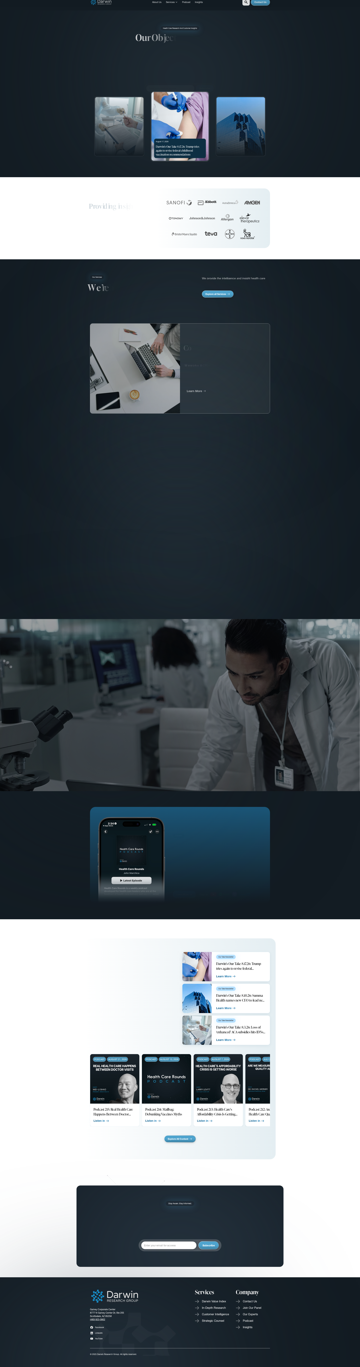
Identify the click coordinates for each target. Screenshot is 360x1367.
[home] (101, 3)
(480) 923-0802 (97, 1319)
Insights (199, 3)
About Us (156, 3)
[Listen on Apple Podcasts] (234, 891)
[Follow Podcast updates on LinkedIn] (244, 891)
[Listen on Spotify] (224, 891)
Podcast (186, 3)
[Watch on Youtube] (213, 891)
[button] (172, 3)
